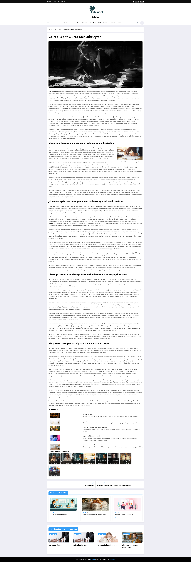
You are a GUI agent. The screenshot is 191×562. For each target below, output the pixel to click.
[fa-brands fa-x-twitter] (136, 2)
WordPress (92, 559)
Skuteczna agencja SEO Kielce (130, 546)
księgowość (51, 223)
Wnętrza (112, 23)
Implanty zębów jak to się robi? (91, 436)
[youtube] (143, 2)
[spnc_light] (142, 23)
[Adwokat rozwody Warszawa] (63, 504)
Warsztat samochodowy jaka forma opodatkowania (114, 486)
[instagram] (141, 2)
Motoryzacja (85, 23)
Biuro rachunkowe (53, 92)
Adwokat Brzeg (55, 545)
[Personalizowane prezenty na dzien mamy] (95, 504)
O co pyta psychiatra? (89, 421)
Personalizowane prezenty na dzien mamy (94, 514)
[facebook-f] (133, 2)
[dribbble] (138, 2)
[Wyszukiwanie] (137, 23)
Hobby (77, 23)
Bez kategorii (53, 534)
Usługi (105, 23)
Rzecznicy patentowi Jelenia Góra (124, 514)
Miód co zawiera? (88, 414)
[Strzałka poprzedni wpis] (48, 484)
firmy (80, 94)
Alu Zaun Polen (88, 486)
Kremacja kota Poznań (107, 545)
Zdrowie (119, 23)
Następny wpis (101, 483)
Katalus (95, 16)
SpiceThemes (112, 559)
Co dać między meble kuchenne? (92, 445)
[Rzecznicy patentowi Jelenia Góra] (127, 504)
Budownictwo (67, 23)
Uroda (99, 23)
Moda (94, 23)
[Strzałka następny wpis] (142, 484)
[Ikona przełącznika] (48, 23)
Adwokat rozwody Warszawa (59, 514)
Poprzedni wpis (90, 483)
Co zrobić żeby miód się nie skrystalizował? (95, 427)
